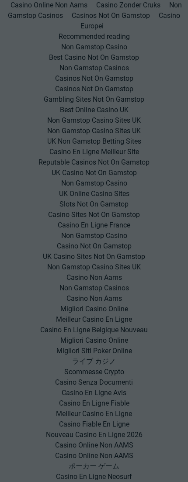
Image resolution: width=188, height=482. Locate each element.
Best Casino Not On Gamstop (94, 57)
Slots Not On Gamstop (94, 204)
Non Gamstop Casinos (94, 68)
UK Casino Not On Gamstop (94, 173)
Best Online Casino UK (94, 110)
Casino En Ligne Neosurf (94, 476)
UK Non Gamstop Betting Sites (94, 141)
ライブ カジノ (94, 361)
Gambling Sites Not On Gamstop (94, 99)
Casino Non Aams (94, 277)
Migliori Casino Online (94, 309)
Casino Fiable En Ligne (94, 424)
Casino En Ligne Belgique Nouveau (94, 330)
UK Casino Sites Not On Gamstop (94, 256)
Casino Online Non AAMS (94, 445)
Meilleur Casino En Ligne (94, 319)
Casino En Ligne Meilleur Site (94, 152)
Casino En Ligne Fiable (94, 403)
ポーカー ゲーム (94, 466)
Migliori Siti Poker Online (94, 351)
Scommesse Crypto (94, 372)
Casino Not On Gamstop (94, 246)
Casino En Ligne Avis (94, 393)
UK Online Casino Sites (94, 193)
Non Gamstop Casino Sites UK (94, 120)
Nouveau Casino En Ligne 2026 (94, 434)
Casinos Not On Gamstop (111, 15)
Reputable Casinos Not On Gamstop (94, 162)
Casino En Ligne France (94, 225)
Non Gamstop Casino (94, 47)
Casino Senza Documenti (94, 382)
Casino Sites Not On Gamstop (94, 214)
